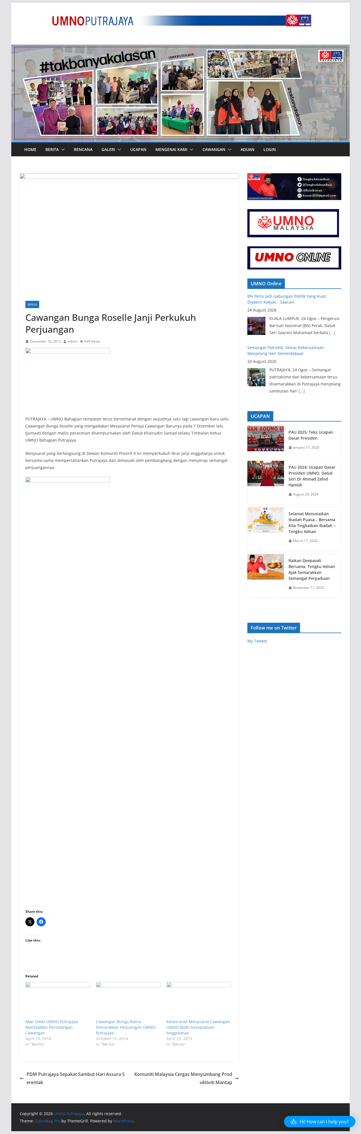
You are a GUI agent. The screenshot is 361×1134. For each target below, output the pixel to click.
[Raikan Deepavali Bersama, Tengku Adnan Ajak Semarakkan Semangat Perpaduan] (265, 576)
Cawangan (213, 149)
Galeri (108, 149)
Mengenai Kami (171, 149)
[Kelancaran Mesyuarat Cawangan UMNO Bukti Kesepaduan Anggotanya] (198, 1000)
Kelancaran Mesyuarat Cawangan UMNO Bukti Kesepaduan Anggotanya (198, 1027)
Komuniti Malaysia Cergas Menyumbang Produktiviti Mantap (183, 1078)
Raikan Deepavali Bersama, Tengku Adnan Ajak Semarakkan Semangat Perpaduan (312, 569)
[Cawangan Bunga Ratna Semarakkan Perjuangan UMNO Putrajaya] (128, 1000)
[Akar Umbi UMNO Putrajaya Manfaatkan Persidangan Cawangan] (57, 1000)
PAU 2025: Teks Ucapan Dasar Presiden (311, 435)
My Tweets (257, 641)
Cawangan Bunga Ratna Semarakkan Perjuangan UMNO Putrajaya (126, 1027)
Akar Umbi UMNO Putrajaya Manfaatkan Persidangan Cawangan (51, 1027)
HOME (30, 149)
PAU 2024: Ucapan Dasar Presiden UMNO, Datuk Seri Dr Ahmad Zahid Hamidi (312, 476)
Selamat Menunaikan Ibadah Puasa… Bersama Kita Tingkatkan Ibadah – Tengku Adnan (312, 522)
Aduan (247, 149)
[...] (302, 339)
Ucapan (138, 149)
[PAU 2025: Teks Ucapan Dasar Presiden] (265, 441)
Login (269, 149)
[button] (62, 149)
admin (73, 341)
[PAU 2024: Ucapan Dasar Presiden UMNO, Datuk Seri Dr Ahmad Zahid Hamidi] (265, 482)
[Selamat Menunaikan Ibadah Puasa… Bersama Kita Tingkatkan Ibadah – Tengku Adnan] (265, 529)
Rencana (83, 149)
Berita (52, 149)
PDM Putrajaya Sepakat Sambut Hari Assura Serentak (76, 1078)
